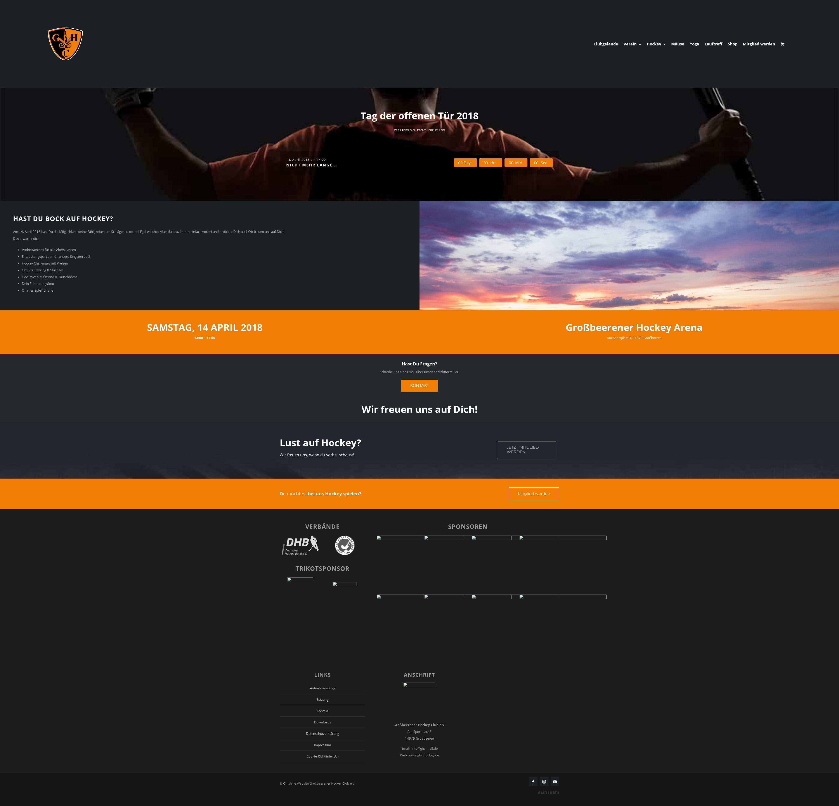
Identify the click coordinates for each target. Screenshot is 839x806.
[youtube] (555, 781)
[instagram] (544, 781)
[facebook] (533, 781)
